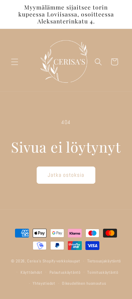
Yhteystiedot (44, 283)
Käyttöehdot (32, 272)
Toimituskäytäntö (102, 272)
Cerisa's (34, 261)
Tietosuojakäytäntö (104, 261)
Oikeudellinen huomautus (84, 283)
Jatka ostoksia (66, 174)
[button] (15, 62)
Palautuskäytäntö (65, 272)
